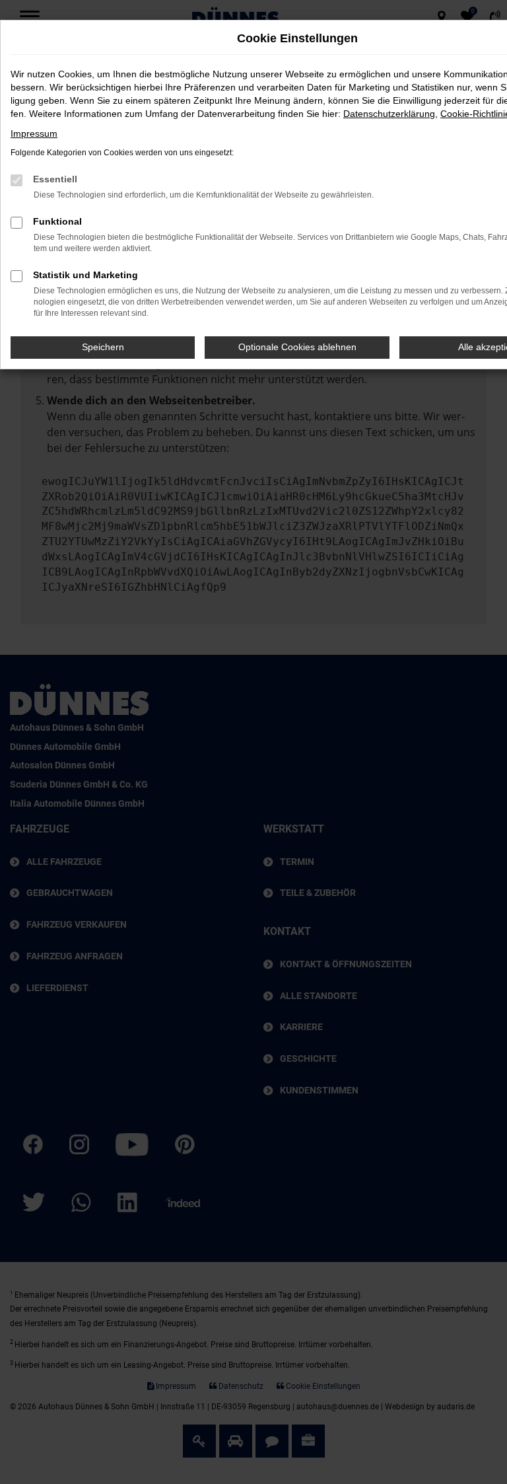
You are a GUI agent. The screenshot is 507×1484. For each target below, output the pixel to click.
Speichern (103, 347)
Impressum (34, 133)
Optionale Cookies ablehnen (297, 347)
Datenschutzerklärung (389, 113)
